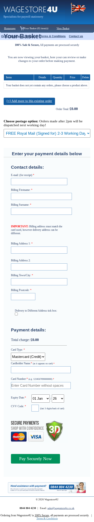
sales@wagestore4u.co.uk (60, 508)
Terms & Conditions (47, 518)
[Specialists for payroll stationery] (34, 22)
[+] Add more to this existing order (29, 101)
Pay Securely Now (35, 458)
